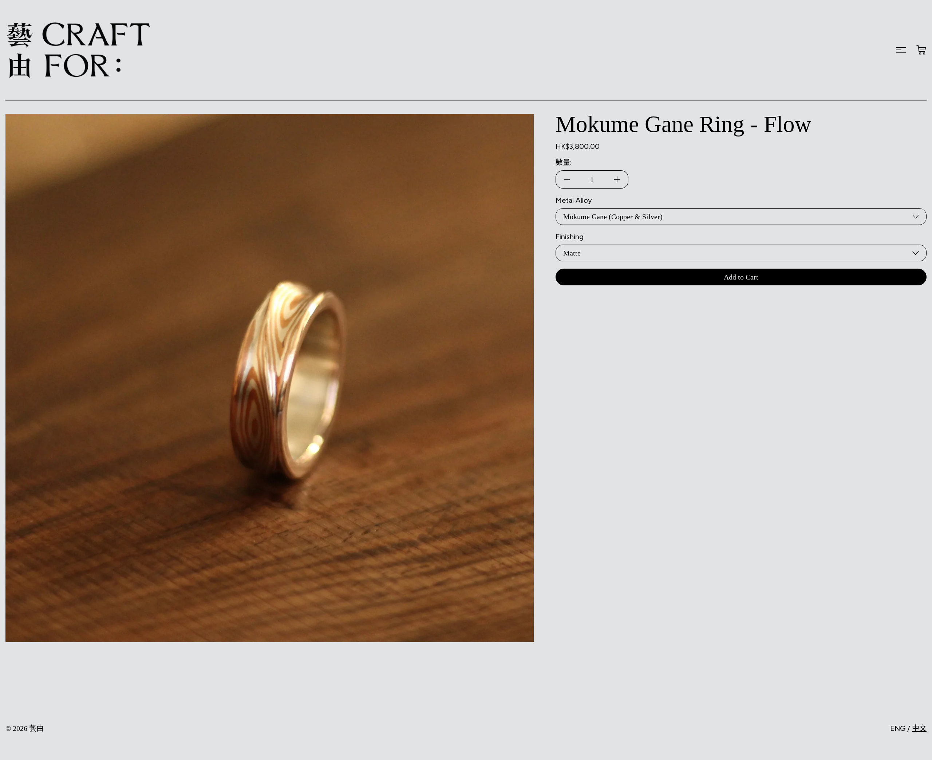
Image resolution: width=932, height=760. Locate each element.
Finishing (570, 236)
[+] (617, 179)
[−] (567, 179)
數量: (564, 162)
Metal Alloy (574, 200)
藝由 (36, 728)
